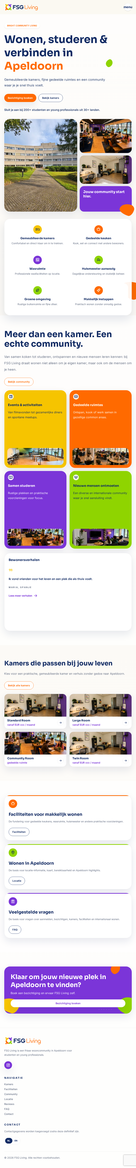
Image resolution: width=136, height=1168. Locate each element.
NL (8, 1140)
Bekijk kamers (50, 97)
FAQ (15, 929)
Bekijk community (19, 381)
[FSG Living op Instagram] (8, 1065)
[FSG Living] (21, 7)
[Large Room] (125, 722)
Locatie (16, 880)
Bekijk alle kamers (19, 685)
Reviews (9, 1103)
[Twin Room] (125, 760)
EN (16, 1140)
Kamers (8, 1084)
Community (11, 1094)
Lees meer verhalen (20, 595)
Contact (8, 1113)
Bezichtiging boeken (20, 97)
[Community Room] (60, 760)
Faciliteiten (19, 831)
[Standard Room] (60, 722)
